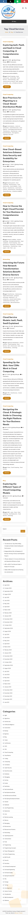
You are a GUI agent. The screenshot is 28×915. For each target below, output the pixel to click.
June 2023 (6, 674)
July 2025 (6, 597)
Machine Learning (8, 817)
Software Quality (8, 872)
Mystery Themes (18, 913)
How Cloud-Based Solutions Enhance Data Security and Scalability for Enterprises (12, 155)
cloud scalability (13, 186)
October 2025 (7, 588)
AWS (8, 512)
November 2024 (8, 622)
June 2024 (7, 637)
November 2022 (8, 693)
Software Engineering (9, 869)
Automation (7, 727)
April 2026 (6, 585)
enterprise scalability (17, 191)
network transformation (15, 299)
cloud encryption (12, 184)
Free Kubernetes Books (9, 792)
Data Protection (11, 189)
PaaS (17, 81)
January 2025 (7, 616)
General (6, 801)
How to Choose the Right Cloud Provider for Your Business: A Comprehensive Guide (13, 212)
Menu (14, 21)
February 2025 (8, 613)
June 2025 (6, 600)
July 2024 (6, 634)
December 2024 (8, 619)
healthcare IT (12, 297)
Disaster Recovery (7, 191)
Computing (7, 761)
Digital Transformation (8, 295)
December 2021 (8, 696)
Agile (5, 715)
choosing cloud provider (14, 241)
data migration (15, 132)
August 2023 (7, 668)
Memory (6, 820)
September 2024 (8, 628)
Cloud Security (6, 131)
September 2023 (8, 665)
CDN (8, 392)
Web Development (8, 897)
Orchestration (7, 838)
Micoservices (7, 826)
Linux (5, 814)
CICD (5, 746)
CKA (5, 749)
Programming (7, 845)
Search (4, 529)
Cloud (8, 467)
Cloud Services (14, 131)
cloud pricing (13, 244)
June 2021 (6, 702)
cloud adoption (10, 126)
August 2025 (7, 594)
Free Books (7, 786)
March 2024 (7, 646)
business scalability (11, 239)
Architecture (7, 721)
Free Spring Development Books (12, 798)
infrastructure (14, 345)
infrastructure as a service (9, 81)
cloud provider (19, 244)
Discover (7, 86)
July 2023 (6, 671)
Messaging (7, 823)
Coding (6, 758)
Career (6, 740)
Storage (6, 882)
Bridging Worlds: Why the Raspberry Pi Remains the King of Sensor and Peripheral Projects (14, 554)
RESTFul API (7, 857)
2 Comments (12, 111)
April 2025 (6, 606)
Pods (5, 841)
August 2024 (7, 631)
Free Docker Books (8, 789)
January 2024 (7, 653)
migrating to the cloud (8, 134)
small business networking (9, 300)
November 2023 (8, 659)
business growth (11, 182)
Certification (7, 743)
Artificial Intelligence (9, 724)
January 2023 (7, 687)
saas (10, 83)
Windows (6, 900)
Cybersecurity (18, 294)
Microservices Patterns (9, 829)
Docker (6, 783)
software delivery (7, 347)
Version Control (8, 891)
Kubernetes (7, 811)
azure (12, 512)
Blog (4, 480)
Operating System (8, 835)
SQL (5, 878)
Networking (6, 259)
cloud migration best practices (15, 129)
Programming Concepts (10, 848)
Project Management (9, 851)
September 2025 (8, 591)
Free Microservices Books (10, 795)
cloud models (13, 78)
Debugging (7, 777)
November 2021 (8, 699)
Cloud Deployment (13, 513)
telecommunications (15, 302)
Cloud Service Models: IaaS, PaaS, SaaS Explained (13, 320)
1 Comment (12, 166)
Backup (6, 730)
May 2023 (6, 677)
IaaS (18, 79)
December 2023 (8, 656)
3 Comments (12, 223)
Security (6, 860)
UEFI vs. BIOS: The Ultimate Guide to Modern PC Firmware (13, 565)
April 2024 (7, 643)
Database (6, 774)
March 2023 (7, 683)
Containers (7, 764)
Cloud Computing (8, 41)
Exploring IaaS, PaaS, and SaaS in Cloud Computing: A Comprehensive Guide (14, 51)
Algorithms (7, 718)
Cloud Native (7, 755)
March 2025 (7, 609)
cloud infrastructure (14, 127)
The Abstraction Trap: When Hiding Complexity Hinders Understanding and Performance (13, 546)
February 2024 (8, 650)
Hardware (6, 804)
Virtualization (7, 894)
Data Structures (8, 771)
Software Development (10, 866)
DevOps (6, 780)
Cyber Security (8, 767)
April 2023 (6, 680)
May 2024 (6, 640)
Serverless (6, 863)
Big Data (6, 734)
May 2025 (6, 603)
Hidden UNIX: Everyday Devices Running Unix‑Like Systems (13, 571)
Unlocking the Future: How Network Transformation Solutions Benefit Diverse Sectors (14, 268)
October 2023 (7, 662)
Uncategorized (8, 888)
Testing (6, 885)
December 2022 (8, 690)
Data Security (19, 189)
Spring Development (9, 875)
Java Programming (8, 808)
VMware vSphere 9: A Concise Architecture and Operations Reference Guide (14, 560)
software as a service (17, 83)
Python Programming (9, 854)
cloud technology (12, 79)
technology (14, 347)
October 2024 (8, 625)
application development (13, 342)
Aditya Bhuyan (15, 374)
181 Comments (12, 62)
